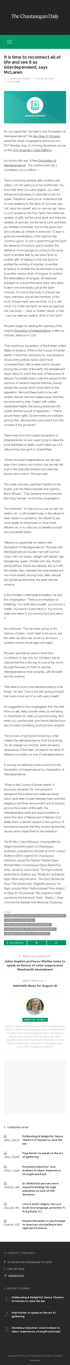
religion (42, 933)
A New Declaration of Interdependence (35, 916)
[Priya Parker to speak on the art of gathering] (11, 1155)
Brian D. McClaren (19, 920)
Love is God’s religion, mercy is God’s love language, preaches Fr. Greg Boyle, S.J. (44, 1208)
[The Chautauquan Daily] (35, 16)
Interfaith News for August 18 (35, 985)
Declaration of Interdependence (30, 929)
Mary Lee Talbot (20, 78)
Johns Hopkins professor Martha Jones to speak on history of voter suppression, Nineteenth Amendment (35, 965)
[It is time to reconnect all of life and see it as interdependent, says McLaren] (35, 106)
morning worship (18, 933)
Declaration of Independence (27, 925)
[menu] (9, 42)
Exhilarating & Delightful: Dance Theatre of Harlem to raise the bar (42, 1140)
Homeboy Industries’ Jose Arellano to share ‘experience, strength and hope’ (41, 1170)
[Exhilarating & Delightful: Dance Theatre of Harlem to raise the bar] (11, 1138)
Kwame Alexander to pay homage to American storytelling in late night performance (43, 1224)
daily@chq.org (16, 1275)
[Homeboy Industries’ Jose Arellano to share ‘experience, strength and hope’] (11, 1168)
